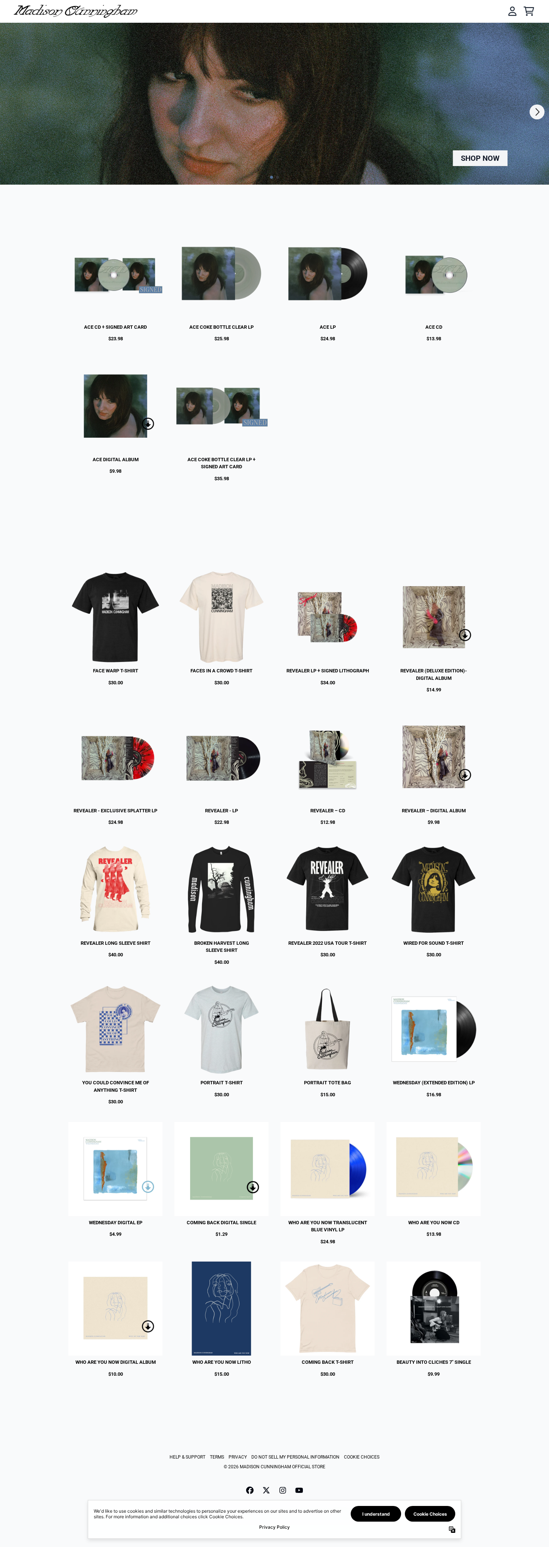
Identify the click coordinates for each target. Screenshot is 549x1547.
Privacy (238, 1457)
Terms (217, 1457)
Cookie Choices (361, 1457)
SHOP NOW (480, 158)
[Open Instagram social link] (282, 1490)
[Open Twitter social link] (266, 1490)
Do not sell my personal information (295, 1457)
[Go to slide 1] (271, 177)
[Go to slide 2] (277, 177)
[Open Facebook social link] (250, 1490)
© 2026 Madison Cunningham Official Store (274, 1466)
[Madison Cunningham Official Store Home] (75, 11)
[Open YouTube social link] (299, 1490)
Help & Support (187, 1457)
